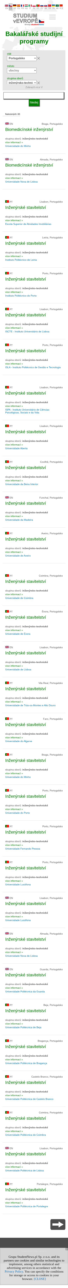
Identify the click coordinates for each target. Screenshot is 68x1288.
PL (34, 8)
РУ (42, 8)
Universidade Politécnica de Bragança (26, 1063)
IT (30, 8)
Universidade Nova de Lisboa (21, 181)
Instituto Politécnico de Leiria (21, 259)
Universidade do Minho (18, 146)
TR (49, 8)
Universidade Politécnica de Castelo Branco (29, 1099)
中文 (61, 8)
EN (6, 8)
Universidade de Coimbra (19, 598)
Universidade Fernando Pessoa (22, 848)
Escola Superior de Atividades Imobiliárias (28, 224)
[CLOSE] (40, 1279)
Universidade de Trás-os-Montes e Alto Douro (30, 705)
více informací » (14, 142)
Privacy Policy (14, 1271)
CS (10, 8)
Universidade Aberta (16, 448)
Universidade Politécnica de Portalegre (26, 1206)
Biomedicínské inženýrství (29, 129)
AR (57, 8)
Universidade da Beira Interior (21, 484)
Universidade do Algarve (18, 741)
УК (53, 8)
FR (22, 8)
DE (14, 8)
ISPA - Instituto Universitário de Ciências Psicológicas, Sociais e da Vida (27, 411)
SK (45, 8)
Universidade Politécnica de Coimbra (25, 1134)
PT (38, 8)
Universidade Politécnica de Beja (23, 1027)
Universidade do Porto (17, 812)
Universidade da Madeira (19, 519)
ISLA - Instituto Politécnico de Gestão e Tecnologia (33, 367)
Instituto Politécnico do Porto (21, 295)
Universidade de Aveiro (18, 555)
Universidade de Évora (17, 633)
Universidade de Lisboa (18, 669)
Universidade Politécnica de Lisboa (24, 1170)
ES (18, 8)
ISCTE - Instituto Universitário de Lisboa (27, 331)
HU (26, 8)
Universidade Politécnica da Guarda (25, 991)
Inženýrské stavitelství (25, 207)
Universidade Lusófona (18, 884)
